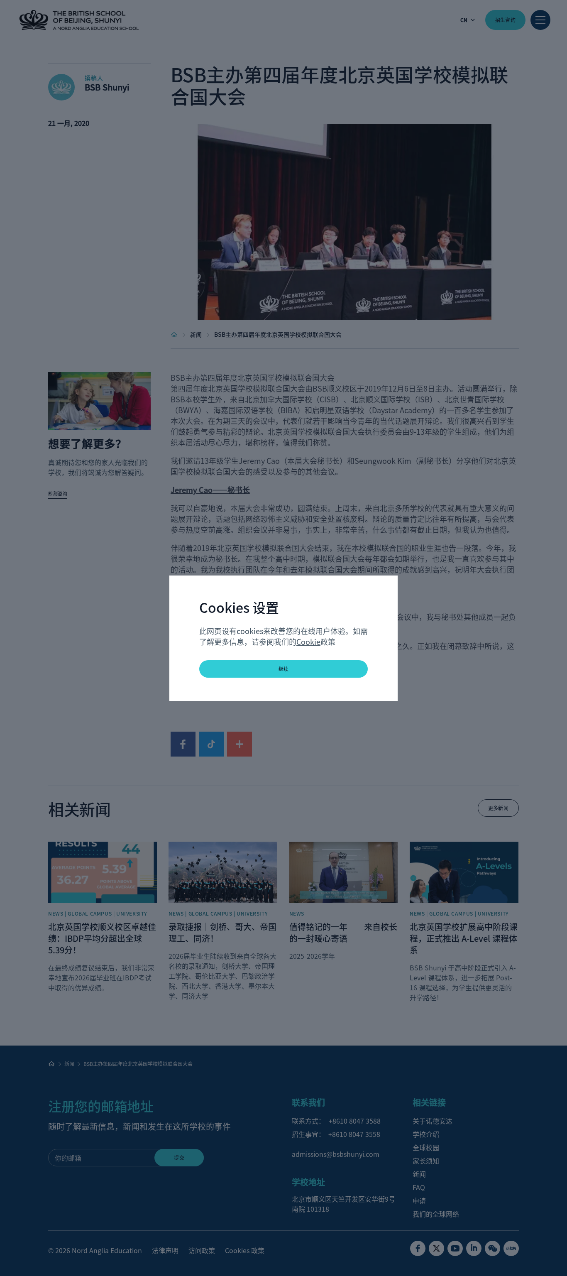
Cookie (308, 641)
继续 (284, 668)
